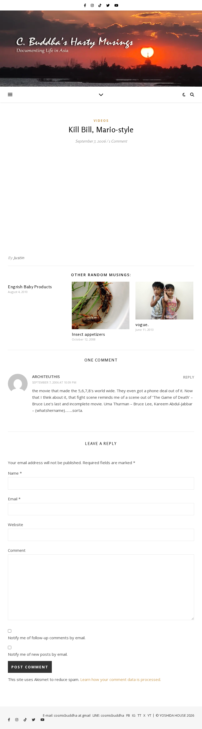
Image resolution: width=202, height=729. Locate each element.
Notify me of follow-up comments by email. (46, 637)
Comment (17, 550)
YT (149, 715)
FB (128, 715)
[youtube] (116, 5)
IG (133, 715)
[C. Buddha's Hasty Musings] (101, 49)
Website (15, 524)
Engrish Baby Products (30, 286)
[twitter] (108, 5)
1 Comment (118, 141)
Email (14, 498)
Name (15, 473)
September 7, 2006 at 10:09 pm (54, 382)
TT (139, 715)
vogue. (142, 324)
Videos (101, 120)
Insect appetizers (88, 334)
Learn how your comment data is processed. (120, 679)
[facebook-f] (85, 5)
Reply (188, 377)
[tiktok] (100, 5)
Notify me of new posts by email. (38, 654)
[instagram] (92, 5)
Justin (19, 257)
